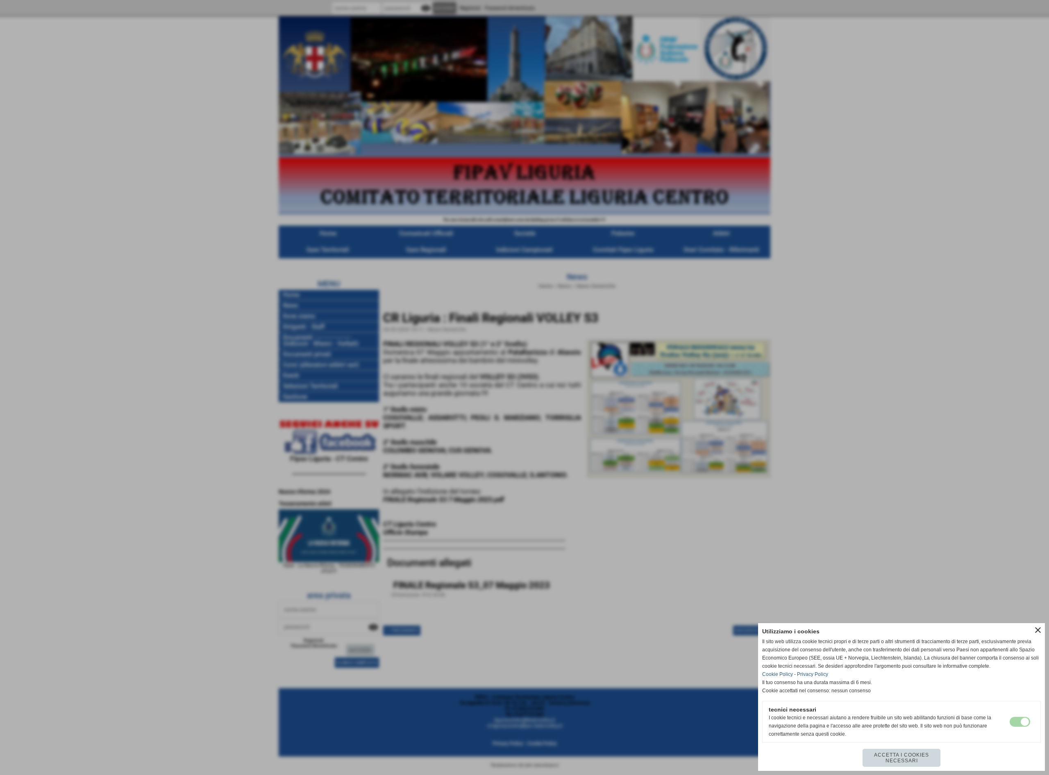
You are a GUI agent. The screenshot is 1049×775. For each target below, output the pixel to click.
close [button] (1038, 630)
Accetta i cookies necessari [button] (901, 758)
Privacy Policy (812, 674)
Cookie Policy (777, 674)
